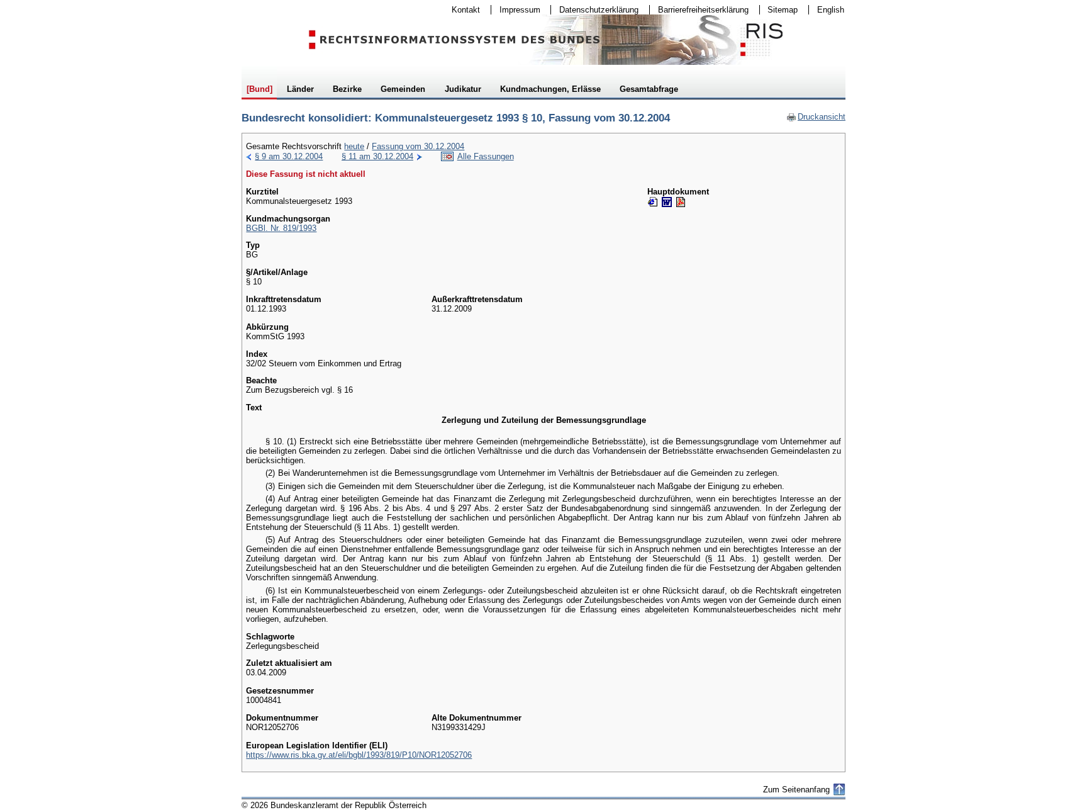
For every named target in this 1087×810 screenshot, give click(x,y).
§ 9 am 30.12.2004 (289, 156)
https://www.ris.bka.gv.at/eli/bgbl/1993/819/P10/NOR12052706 (359, 755)
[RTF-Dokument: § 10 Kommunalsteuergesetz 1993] (666, 202)
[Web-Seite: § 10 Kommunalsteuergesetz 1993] (653, 202)
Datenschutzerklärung (594, 9)
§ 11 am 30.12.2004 (377, 156)
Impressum (515, 9)
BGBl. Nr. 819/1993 (281, 228)
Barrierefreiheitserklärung (699, 9)
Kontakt (461, 9)
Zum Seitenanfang (796, 789)
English (830, 9)
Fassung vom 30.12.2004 (418, 146)
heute (354, 146)
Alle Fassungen (485, 156)
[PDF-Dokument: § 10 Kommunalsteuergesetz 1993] (680, 202)
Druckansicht (815, 116)
